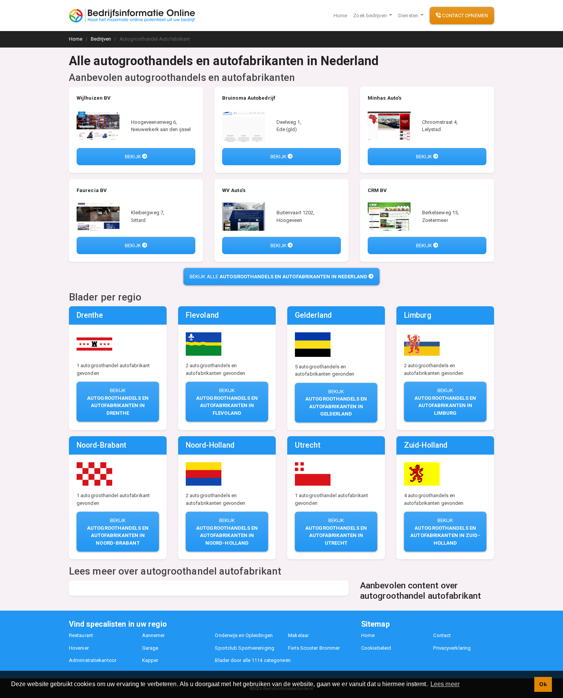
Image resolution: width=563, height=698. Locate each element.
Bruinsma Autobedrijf (248, 98)
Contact (442, 635)
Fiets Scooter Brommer (314, 648)
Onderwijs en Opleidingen (243, 635)
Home (340, 15)
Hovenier (79, 648)
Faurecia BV (92, 190)
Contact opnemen (464, 15)
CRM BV (377, 190)
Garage (150, 648)
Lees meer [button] (445, 684)
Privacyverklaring (452, 648)
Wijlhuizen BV (94, 98)
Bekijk (133, 156)
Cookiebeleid (376, 648)
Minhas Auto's (384, 98)
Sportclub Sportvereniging (244, 648)
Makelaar (298, 635)
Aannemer (153, 635)
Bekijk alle (278, 276)
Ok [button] (543, 684)
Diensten (408, 15)
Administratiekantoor (92, 660)
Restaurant (81, 635)
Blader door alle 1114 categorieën (252, 660)
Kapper (150, 660)
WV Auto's (233, 190)
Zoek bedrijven (370, 15)
